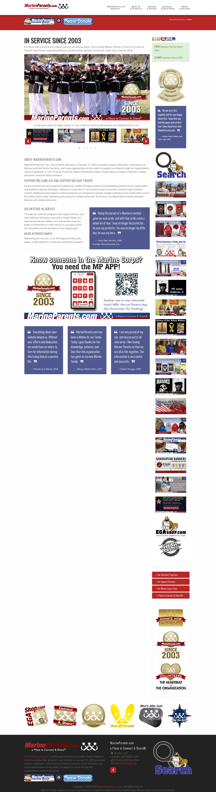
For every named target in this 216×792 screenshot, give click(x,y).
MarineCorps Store (184, 7)
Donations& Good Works (168, 7)
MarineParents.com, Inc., (37, 756)
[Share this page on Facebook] (58, 20)
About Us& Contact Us (136, 7)
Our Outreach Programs (168, 575)
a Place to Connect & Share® (170, 595)
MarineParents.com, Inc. (110, 786)
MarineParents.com (177, 20)
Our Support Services (166, 581)
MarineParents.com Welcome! (116, 7)
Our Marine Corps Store (167, 588)
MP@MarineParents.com (124, 763)
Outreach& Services (151, 7)
